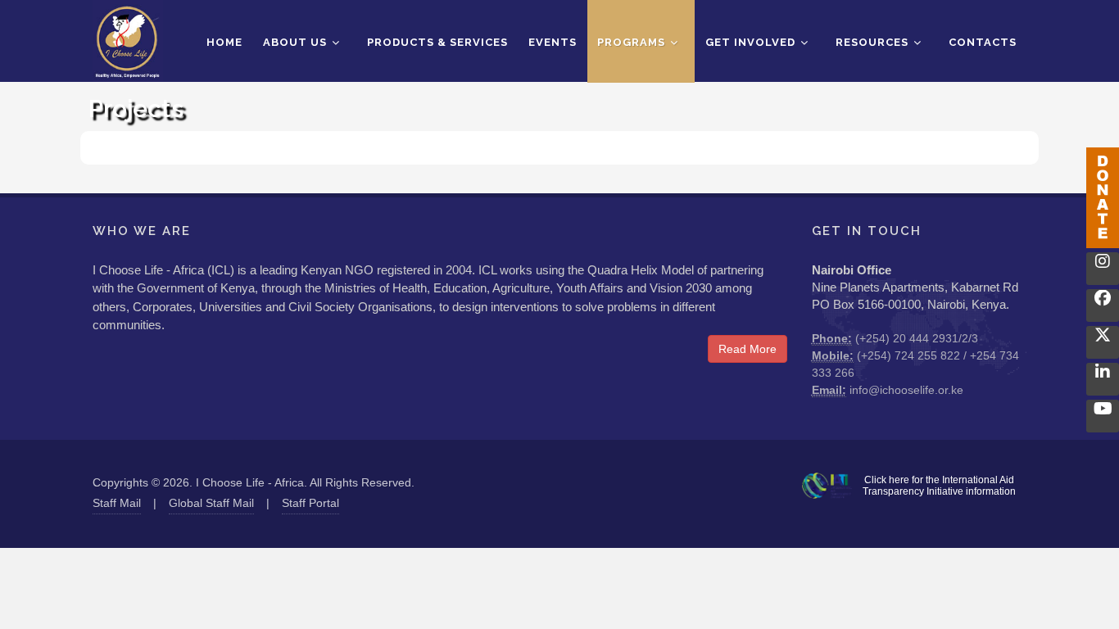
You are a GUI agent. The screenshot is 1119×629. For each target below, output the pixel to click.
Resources (874, 42)
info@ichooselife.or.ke (906, 389)
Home (224, 42)
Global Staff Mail (211, 502)
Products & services (437, 42)
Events (552, 42)
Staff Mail (117, 502)
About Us (296, 42)
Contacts (983, 42)
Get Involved (752, 42)
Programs (632, 42)
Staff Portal (310, 502)
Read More (747, 348)
